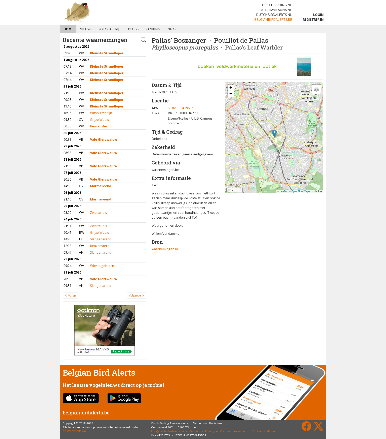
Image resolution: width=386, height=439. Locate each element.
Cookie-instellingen (264, 431)
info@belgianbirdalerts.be (167, 431)
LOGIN (318, 14)
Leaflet (283, 191)
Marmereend (100, 186)
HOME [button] (68, 29)
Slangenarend (100, 239)
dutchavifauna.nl (276, 10)
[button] (274, 133)
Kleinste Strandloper (106, 53)
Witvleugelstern (102, 265)
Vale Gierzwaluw (103, 139)
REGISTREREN (313, 19)
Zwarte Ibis (98, 212)
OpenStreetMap (300, 191)
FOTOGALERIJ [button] (109, 29)
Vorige (71, 295)
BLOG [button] (132, 29)
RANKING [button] (153, 29)
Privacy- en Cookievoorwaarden (225, 431)
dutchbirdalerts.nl (274, 14)
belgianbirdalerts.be (273, 19)
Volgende (135, 295)
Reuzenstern (99, 126)
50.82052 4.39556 (180, 108)
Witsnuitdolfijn (101, 113)
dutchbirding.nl (277, 5)
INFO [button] (170, 29)
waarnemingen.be (165, 249)
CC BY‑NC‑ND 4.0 (74, 431)
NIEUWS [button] (86, 29)
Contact (194, 431)
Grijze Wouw (99, 119)
